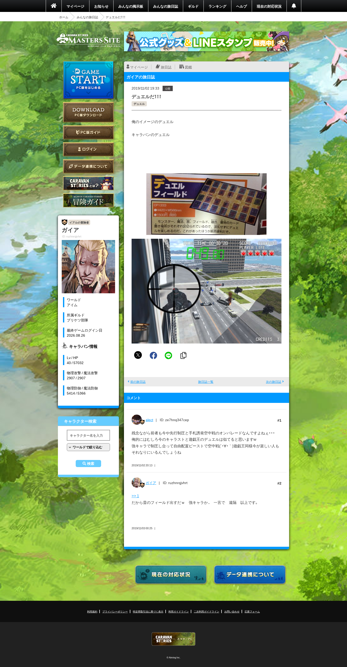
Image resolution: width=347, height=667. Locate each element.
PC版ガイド (88, 132)
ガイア (151, 482)
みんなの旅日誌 (165, 6)
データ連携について (88, 166)
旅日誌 (166, 67)
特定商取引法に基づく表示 (148, 611)
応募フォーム (252, 611)
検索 (90, 463)
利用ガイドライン (178, 611)
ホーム (63, 17)
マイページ (75, 6)
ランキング (217, 6)
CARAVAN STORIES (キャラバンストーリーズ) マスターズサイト (88, 40)
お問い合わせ (232, 611)
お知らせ (101, 6)
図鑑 (188, 67)
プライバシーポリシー (115, 611)
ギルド (193, 6)
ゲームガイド (88, 200)
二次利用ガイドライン (206, 611)
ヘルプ (241, 6)
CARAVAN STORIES (173, 639)
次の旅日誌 (273, 381)
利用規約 (92, 611)
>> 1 (135, 496)
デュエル (139, 103)
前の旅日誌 (138, 381)
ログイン (88, 149)
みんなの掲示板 (130, 6)
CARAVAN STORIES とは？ (88, 183)
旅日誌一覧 (205, 381)
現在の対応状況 (269, 6)
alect (149, 419)
